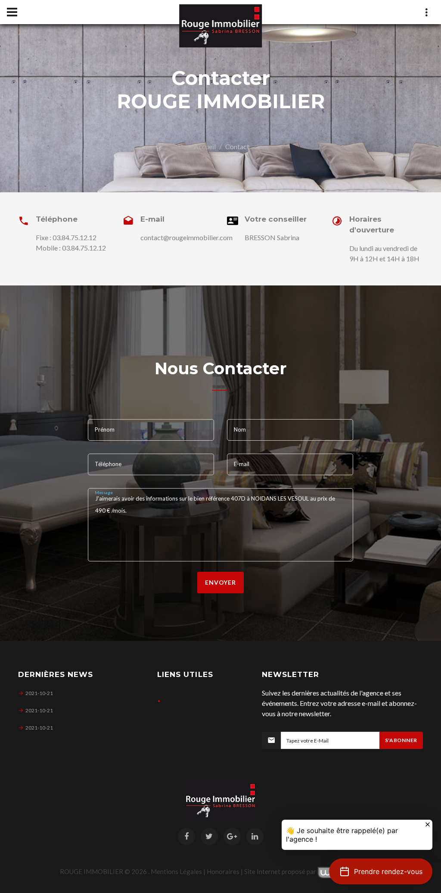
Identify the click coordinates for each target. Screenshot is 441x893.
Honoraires (223, 871)
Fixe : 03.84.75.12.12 (66, 237)
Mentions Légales (176, 871)
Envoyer (220, 582)
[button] (380, 871)
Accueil (205, 146)
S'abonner (401, 740)
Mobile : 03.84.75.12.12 (71, 248)
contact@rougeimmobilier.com (186, 237)
